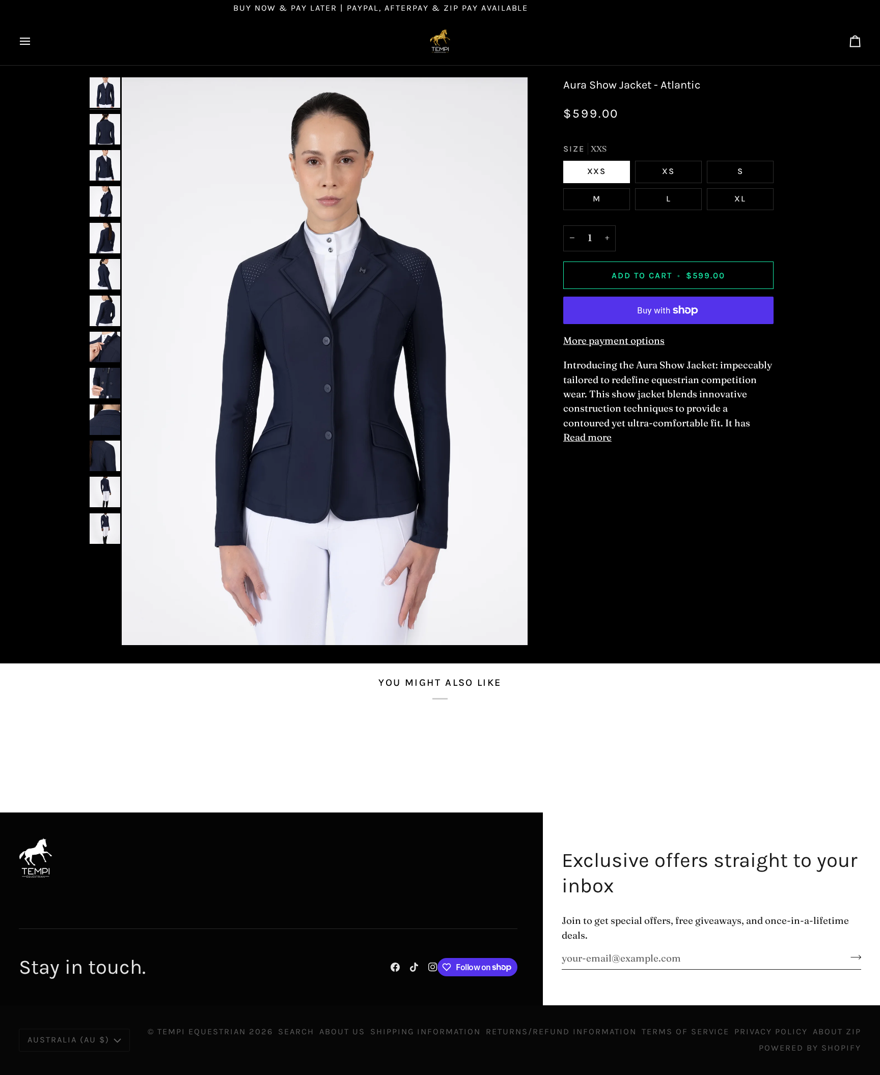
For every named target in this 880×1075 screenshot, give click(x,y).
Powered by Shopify (810, 1048)
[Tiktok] (414, 967)
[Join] (852, 957)
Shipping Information (425, 1031)
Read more (587, 437)
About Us (342, 1031)
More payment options (614, 340)
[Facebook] (395, 967)
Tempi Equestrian (201, 1031)
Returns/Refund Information (561, 1031)
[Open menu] (34, 41)
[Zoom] (325, 361)
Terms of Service (686, 1031)
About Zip (837, 1031)
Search (296, 1031)
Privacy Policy (771, 1031)
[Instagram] (432, 967)
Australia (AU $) (68, 1039)
